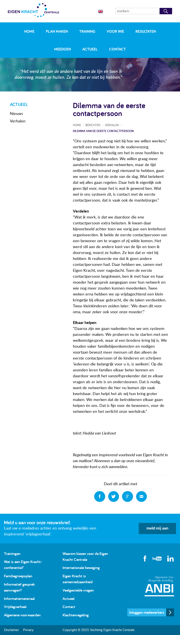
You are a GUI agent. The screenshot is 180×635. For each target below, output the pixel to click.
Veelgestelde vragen (78, 590)
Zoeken (166, 11)
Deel (99, 496)
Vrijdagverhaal (15, 606)
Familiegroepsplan (18, 575)
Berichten (92, 125)
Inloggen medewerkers (146, 612)
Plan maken (57, 31)
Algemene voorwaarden (22, 614)
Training (87, 31)
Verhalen (17, 121)
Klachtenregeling (76, 614)
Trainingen (12, 553)
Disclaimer (11, 630)
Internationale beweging (81, 567)
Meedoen (62, 49)
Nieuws (16, 114)
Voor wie (115, 31)
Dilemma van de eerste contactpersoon (103, 131)
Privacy (28, 630)
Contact (117, 49)
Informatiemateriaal (19, 598)
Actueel (90, 49)
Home (29, 31)
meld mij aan (157, 528)
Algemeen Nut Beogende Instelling (159, 586)
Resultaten (145, 31)
